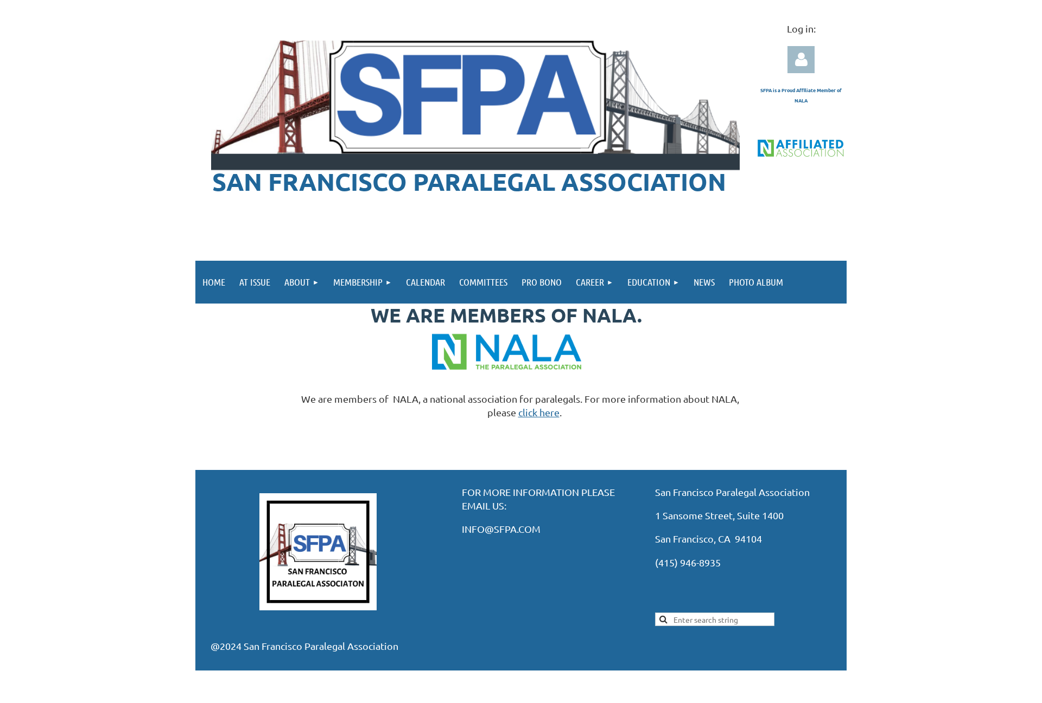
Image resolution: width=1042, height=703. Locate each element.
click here (539, 412)
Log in (801, 59)
